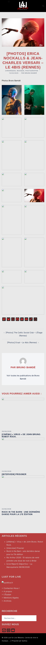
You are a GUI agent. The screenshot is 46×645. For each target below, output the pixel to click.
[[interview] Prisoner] (23, 453)
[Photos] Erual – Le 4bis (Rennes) (22, 342)
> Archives (6, 601)
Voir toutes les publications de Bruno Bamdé (23, 377)
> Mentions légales (10, 597)
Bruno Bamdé (31, 73)
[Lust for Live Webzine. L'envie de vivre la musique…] (23, 5)
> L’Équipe (6, 594)
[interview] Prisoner (14, 474)
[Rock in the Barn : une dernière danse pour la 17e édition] (23, 491)
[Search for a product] (43, 6)
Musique (20, 71)
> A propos (7, 591)
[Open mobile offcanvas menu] (9, 1)
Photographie (31, 71)
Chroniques (10, 71)
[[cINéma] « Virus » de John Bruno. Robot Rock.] (23, 413)
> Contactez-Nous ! (10, 588)
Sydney (24, 641)
